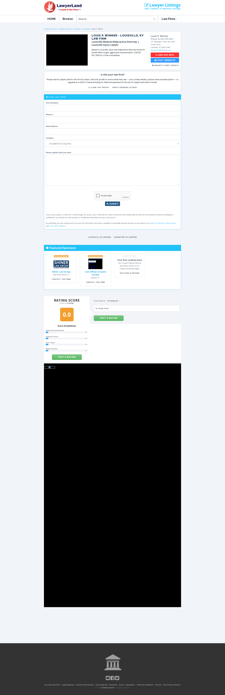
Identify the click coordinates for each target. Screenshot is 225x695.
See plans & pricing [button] (129, 273)
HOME (51, 19)
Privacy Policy (171, 223)
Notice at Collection (157, 223)
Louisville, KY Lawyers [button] (99, 237)
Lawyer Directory (65, 29)
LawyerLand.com (50, 29)
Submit (114, 203)
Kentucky (77, 29)
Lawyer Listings (164, 5)
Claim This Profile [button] (99, 87)
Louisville (85, 29)
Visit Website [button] (166, 60)
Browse (68, 19)
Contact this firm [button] (61, 279)
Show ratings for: (100, 301)
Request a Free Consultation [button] (166, 65)
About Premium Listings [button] (124, 87)
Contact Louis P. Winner (57, 97)
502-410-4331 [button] (166, 54)
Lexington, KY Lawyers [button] (125, 237)
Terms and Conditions (57, 226)
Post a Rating (67, 357)
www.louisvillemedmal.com (161, 50)
